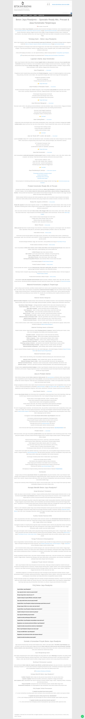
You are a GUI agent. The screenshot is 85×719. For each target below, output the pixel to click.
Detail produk (48, 232)
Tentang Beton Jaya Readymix (62, 52)
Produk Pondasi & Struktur (42, 273)
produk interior (62, 386)
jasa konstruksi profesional (20, 30)
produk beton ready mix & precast (33, 30)
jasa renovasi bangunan (47, 466)
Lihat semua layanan (51, 170)
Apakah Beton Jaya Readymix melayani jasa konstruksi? (29, 609)
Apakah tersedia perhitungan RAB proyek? (26, 617)
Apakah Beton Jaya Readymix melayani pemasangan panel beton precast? (33, 603)
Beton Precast (67, 532)
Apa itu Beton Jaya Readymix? (24, 589)
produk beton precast (46, 44)
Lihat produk (52, 201)
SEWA (35, 15)
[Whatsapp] (82, 716)
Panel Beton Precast (61, 241)
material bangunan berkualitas (50, 30)
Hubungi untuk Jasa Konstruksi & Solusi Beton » (55, 55)
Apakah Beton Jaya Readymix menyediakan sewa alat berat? (30, 620)
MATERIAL (25, 15)
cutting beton (67, 543)
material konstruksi (41, 386)
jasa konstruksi (51, 377)
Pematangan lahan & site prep (42, 176)
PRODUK (19, 15)
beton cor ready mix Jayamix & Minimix (33, 44)
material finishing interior (32, 452)
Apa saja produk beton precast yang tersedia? (27, 600)
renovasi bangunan (57, 543)
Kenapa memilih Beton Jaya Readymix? (26, 631)
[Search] (71, 13)
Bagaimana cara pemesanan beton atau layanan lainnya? (29, 634)
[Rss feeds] (70, 15)
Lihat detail (48, 70)
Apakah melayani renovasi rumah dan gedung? (27, 611)
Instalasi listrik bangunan (42, 175)
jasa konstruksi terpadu (59, 44)
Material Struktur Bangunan (47, 324)
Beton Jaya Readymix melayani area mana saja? (28, 628)
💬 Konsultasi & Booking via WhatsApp (42, 671)
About (15, 716)
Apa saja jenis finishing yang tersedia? (25, 614)
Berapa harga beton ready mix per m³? (25, 594)
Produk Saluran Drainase (48, 261)
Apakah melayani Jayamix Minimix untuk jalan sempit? (29, 597)
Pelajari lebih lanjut (43, 83)
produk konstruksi (45, 423)
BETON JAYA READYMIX (28, 714)
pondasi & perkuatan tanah (46, 543)
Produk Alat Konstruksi (65, 281)
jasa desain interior (53, 386)
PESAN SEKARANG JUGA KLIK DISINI (60, 4)
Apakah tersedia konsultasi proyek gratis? (26, 637)
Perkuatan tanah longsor (42, 178)
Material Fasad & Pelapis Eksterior (45, 350)
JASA (31, 15)
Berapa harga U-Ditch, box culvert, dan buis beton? (28, 606)
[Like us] (69, 15)
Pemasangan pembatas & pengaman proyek (42, 173)
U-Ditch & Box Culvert (31, 534)
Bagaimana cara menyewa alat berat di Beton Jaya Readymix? (31, 623)
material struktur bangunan (23, 411)
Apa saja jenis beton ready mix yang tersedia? (27, 592)
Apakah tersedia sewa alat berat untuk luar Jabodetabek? (29, 625)
